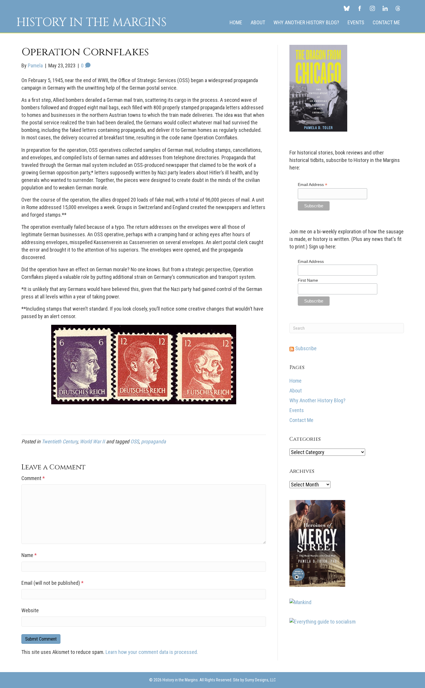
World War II (92, 441)
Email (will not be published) (52, 583)
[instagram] (372, 8)
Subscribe (305, 348)
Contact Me (386, 22)
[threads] (398, 8)
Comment (33, 478)
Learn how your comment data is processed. (152, 652)
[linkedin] (385, 8)
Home (236, 22)
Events (356, 22)
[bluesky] (347, 8)
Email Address (312, 184)
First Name (308, 280)
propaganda (153, 441)
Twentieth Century (59, 441)
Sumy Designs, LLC (260, 680)
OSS (134, 441)
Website (30, 610)
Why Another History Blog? (306, 22)
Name (29, 555)
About (258, 22)
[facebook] (360, 8)
